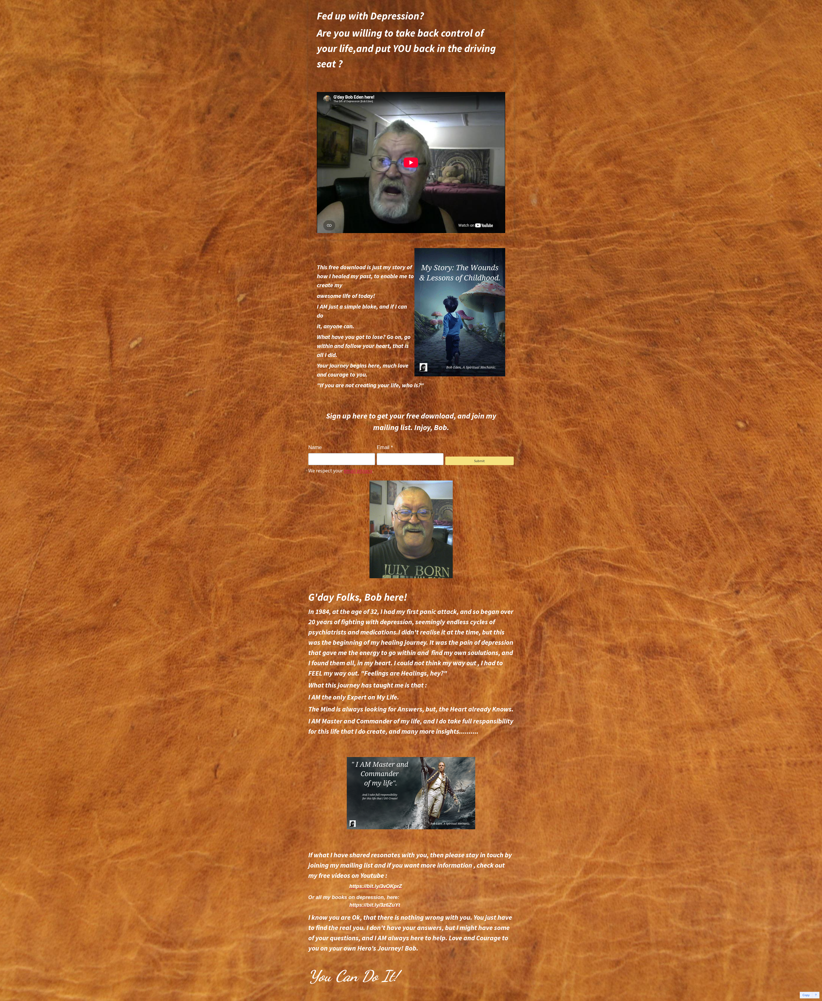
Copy (806, 995)
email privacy (358, 470)
